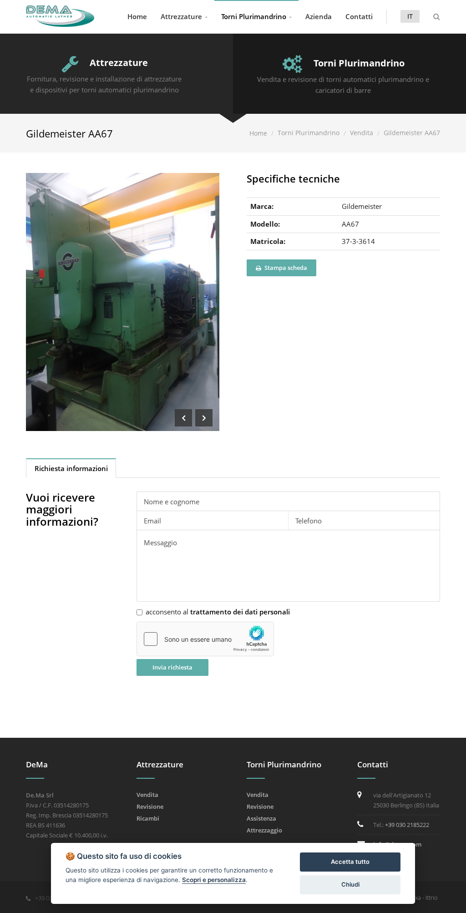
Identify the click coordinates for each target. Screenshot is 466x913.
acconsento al (218, 612)
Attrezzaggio (264, 830)
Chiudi (350, 884)
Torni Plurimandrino (253, 16)
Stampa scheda (285, 268)
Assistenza (261, 818)
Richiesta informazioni (71, 468)
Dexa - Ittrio (423, 897)
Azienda (318, 16)
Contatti (359, 16)
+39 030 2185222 (407, 825)
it (410, 16)
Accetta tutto (350, 861)
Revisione (150, 806)
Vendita (361, 132)
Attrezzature (181, 16)
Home (137, 16)
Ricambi (148, 818)
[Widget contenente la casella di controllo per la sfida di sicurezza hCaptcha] (205, 639)
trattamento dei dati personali (240, 611)
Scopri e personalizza (214, 879)
